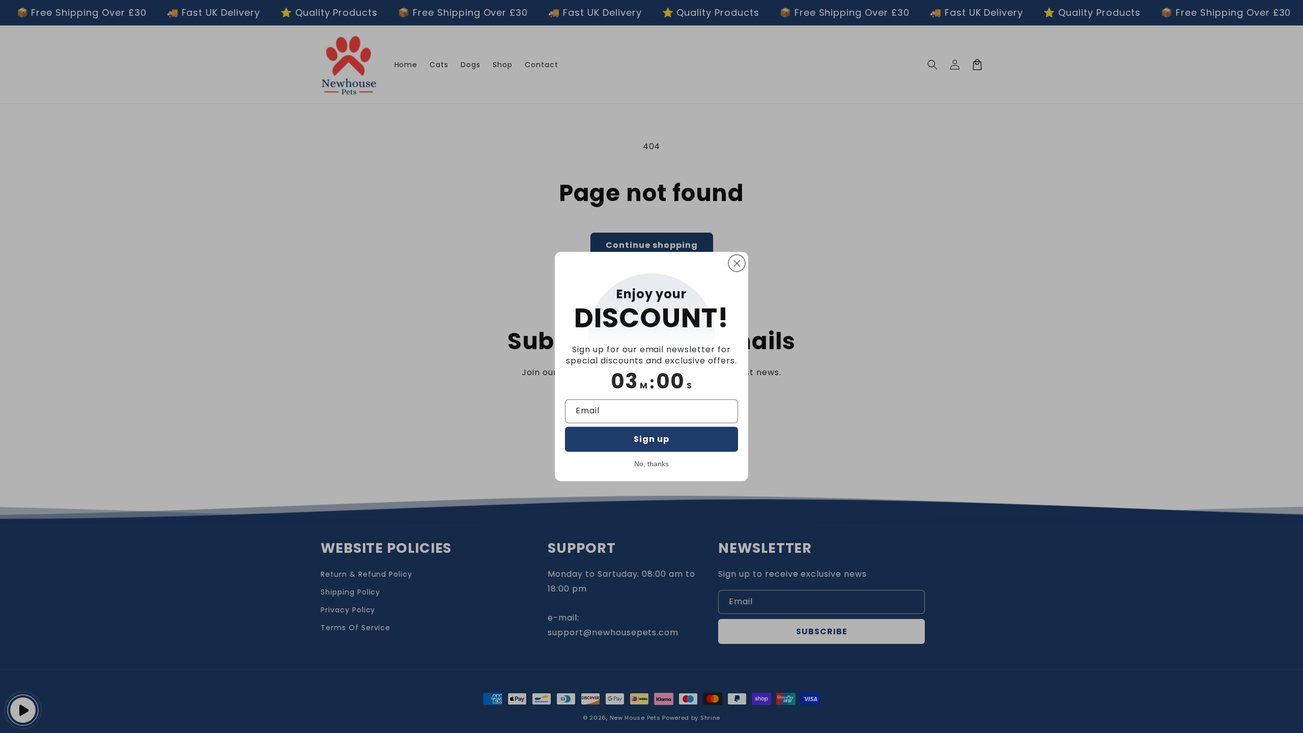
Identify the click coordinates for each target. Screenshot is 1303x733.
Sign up (651, 439)
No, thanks (651, 464)
